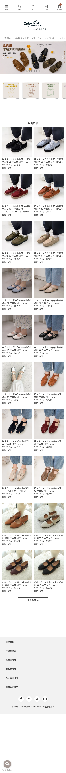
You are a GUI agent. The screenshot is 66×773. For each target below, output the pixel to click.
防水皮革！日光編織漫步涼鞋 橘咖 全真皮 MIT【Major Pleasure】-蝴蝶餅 (47, 397)
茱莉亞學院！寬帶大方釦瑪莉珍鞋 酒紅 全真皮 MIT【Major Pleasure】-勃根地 (16, 585)
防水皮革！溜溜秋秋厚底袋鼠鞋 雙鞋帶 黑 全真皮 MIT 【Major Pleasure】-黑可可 (16, 162)
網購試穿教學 (12, 686)
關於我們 (10, 641)
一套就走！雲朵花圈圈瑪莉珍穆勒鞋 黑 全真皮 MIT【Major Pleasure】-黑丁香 (48, 350)
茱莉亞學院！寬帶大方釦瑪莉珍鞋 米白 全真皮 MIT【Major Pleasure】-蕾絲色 (48, 538)
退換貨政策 (11, 659)
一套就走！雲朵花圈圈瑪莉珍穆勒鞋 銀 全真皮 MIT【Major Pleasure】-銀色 (16, 397)
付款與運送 (11, 651)
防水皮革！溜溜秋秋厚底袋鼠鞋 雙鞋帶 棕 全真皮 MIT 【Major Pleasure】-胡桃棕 (48, 209)
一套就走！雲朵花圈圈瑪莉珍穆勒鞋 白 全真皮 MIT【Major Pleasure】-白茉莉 (16, 350)
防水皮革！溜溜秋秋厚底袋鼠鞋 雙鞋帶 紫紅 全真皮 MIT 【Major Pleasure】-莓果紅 (16, 209)
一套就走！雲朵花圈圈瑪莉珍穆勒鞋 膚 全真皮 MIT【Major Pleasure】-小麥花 (48, 303)
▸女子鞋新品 (50, 38)
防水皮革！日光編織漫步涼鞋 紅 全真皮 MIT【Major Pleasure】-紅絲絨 (47, 444)
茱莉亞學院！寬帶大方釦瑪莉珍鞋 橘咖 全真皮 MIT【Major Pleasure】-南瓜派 (16, 538)
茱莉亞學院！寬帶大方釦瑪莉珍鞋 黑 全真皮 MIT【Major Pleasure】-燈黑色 (48, 585)
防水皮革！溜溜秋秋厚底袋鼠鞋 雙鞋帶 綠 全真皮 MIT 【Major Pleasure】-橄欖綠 (16, 256)
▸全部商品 (6, 38)
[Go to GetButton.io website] (7, 770)
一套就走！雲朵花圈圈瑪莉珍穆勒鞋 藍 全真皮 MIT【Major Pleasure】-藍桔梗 (16, 303)
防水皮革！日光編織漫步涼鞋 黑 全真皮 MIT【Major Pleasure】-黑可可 (15, 444)
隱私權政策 (11, 668)
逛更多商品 (33, 600)
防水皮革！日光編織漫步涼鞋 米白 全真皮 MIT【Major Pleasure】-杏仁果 (15, 491)
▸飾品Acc (36, 38)
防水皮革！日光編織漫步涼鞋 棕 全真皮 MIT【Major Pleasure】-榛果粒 (47, 491)
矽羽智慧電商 (48, 707)
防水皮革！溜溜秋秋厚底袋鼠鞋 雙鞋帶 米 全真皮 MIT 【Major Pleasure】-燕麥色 (48, 256)
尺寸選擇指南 (12, 677)
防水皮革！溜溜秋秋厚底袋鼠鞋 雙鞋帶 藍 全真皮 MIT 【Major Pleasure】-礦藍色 (48, 162)
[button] (6, 7)
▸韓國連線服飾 (22, 38)
